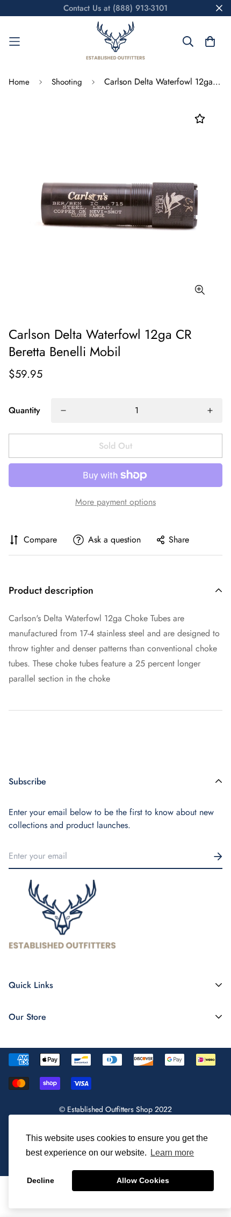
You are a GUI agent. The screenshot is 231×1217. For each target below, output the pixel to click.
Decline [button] (40, 1180)
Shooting (67, 82)
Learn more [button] (172, 1152)
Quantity (24, 410)
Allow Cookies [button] (143, 1180)
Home (19, 82)
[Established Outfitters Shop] (115, 41)
